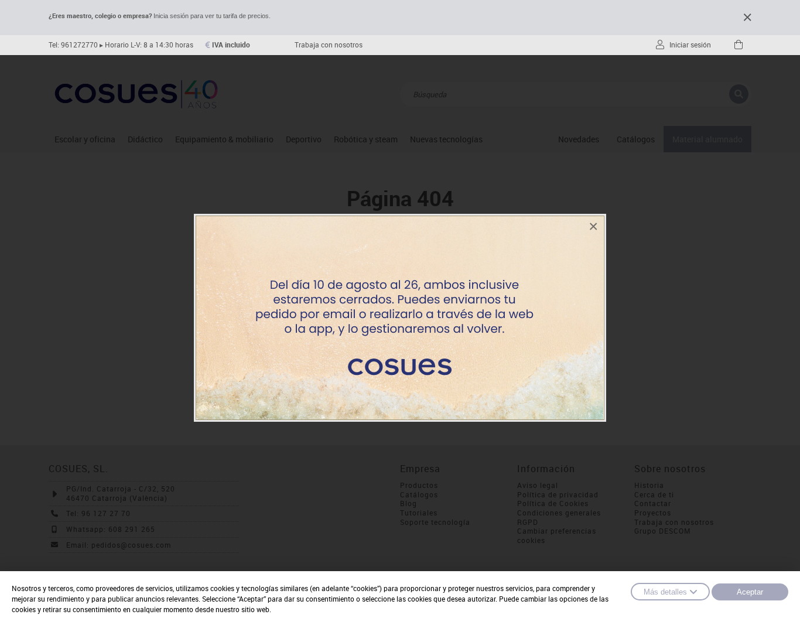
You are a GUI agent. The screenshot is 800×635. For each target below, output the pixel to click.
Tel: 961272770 (73, 44)
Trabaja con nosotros (329, 44)
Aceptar (750, 592)
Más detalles (665, 592)
